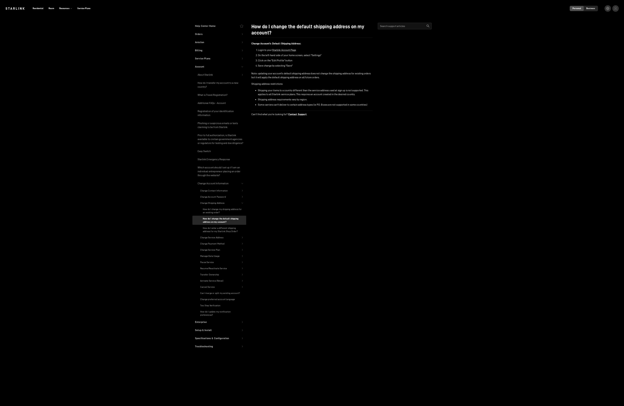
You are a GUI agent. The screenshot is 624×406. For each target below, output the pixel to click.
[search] (428, 26)
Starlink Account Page (284, 50)
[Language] (607, 8)
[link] (15, 8)
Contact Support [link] (297, 114)
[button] (219, 34)
